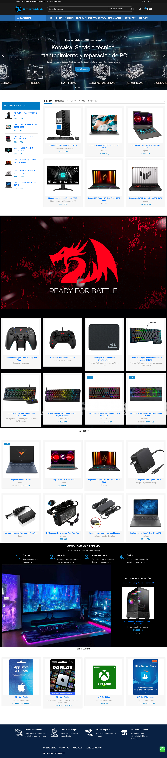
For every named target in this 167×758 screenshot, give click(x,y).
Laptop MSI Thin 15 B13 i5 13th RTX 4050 (24, 137)
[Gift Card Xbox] (104, 677)
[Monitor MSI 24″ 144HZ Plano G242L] (63, 178)
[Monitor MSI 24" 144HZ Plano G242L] (8, 151)
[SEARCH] (131, 9)
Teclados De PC (63, 419)
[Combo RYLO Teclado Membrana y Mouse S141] (21, 393)
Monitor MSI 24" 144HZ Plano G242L (23, 149)
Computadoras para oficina (63, 148)
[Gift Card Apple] (21, 677)
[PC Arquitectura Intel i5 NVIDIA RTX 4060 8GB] (138, 603)
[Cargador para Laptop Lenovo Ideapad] (104, 513)
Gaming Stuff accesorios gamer (101, 363)
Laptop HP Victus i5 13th (21, 480)
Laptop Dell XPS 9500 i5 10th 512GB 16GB (25, 126)
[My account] (140, 9)
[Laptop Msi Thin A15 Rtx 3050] (63, 459)
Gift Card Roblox (63, 697)
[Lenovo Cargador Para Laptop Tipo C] (146, 459)
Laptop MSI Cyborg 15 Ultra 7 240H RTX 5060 (26, 161)
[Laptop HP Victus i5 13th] (21, 459)
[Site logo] (29, 9)
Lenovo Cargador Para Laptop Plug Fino (21, 533)
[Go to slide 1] (136, 633)
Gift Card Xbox (104, 697)
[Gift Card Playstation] (146, 677)
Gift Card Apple (21, 697)
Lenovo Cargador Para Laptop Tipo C (146, 480)
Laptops (104, 151)
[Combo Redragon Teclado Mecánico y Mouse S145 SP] (146, 337)
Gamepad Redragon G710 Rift (62, 358)
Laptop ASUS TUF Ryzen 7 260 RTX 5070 (24, 172)
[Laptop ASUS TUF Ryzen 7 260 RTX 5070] (8, 174)
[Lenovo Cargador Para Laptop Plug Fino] (21, 513)
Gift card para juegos (21, 700)
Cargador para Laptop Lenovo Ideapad (104, 533)
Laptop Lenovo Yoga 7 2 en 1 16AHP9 (25, 184)
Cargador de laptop (149, 483)
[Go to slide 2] (139, 633)
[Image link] (83, 263)
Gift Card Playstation (145, 697)
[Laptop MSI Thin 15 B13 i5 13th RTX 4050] (8, 139)
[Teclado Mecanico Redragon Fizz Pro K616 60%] (104, 393)
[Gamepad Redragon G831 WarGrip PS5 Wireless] (21, 337)
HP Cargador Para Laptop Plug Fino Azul (62, 533)
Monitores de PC (56, 201)
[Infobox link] (31, 558)
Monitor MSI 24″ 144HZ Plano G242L (63, 198)
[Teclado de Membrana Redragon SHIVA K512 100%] (146, 393)
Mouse (148, 365)
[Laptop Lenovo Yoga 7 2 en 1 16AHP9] (8, 185)
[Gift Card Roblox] (63, 677)
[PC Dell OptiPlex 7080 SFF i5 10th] (8, 116)
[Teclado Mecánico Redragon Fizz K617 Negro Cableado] (63, 393)
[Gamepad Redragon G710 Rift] (63, 337)
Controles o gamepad (21, 363)
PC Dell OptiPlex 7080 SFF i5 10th (25, 114)
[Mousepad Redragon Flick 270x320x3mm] (104, 337)
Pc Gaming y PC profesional (138, 627)
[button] (3, 55)
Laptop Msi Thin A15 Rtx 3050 (63, 480)
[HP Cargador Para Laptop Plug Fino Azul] (63, 513)
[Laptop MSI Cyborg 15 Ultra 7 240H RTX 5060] (8, 162)
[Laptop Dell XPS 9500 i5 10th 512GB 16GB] (8, 128)
